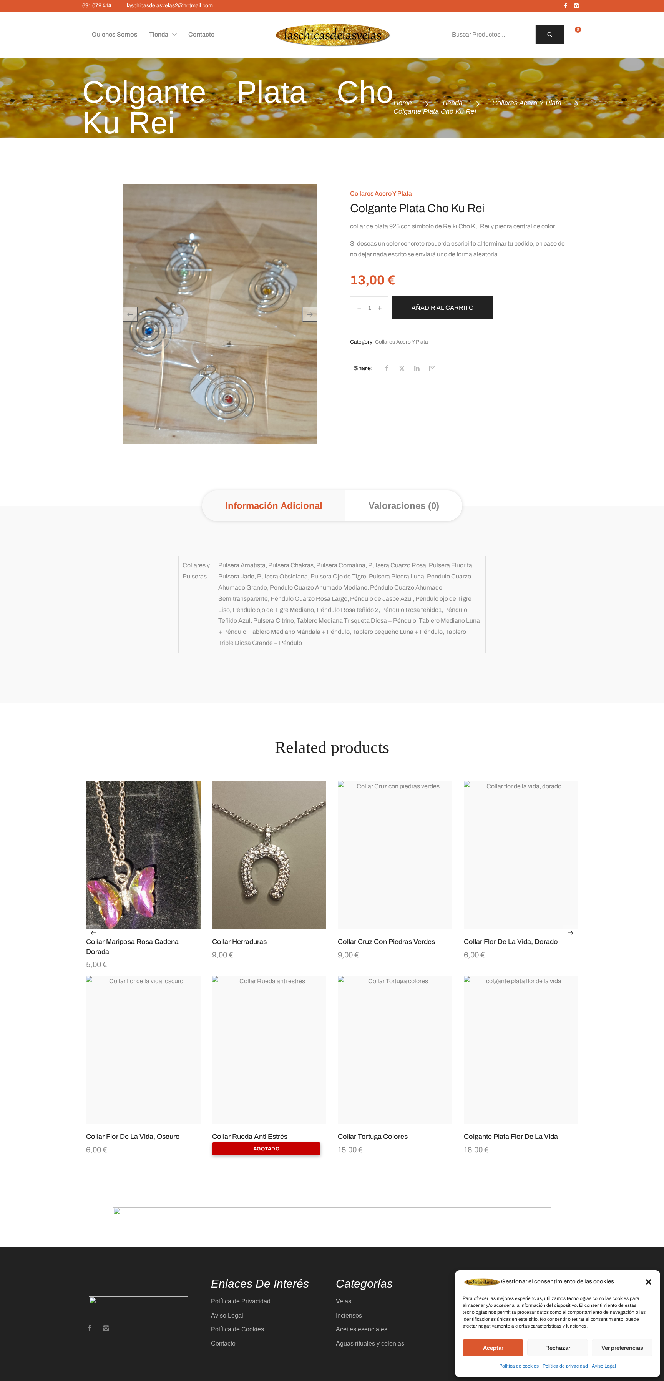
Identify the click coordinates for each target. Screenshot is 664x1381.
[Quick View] (133, 925)
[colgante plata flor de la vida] (521, 1050)
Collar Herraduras (239, 942)
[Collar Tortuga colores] (395, 1050)
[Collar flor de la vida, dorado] (521, 855)
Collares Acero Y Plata (526, 103)
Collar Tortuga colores (373, 1136)
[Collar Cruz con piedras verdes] (395, 855)
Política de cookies (519, 1366)
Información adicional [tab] (273, 505)
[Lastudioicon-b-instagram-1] (576, 5)
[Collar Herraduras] (269, 855)
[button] (648, 1282)
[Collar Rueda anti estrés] (269, 1050)
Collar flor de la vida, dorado (511, 942)
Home (402, 103)
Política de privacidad (565, 1366)
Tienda (452, 103)
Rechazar (557, 1348)
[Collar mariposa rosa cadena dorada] (143, 855)
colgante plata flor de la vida (511, 1136)
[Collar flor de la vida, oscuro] (143, 1050)
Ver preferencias (622, 1348)
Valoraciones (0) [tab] (404, 505)
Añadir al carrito (443, 307)
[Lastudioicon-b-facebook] (565, 5)
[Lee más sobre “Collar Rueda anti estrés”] (278, 1120)
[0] (575, 34)
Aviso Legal (604, 1366)
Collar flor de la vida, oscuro (133, 1136)
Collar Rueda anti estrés (249, 1136)
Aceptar (493, 1348)
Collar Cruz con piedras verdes (386, 942)
